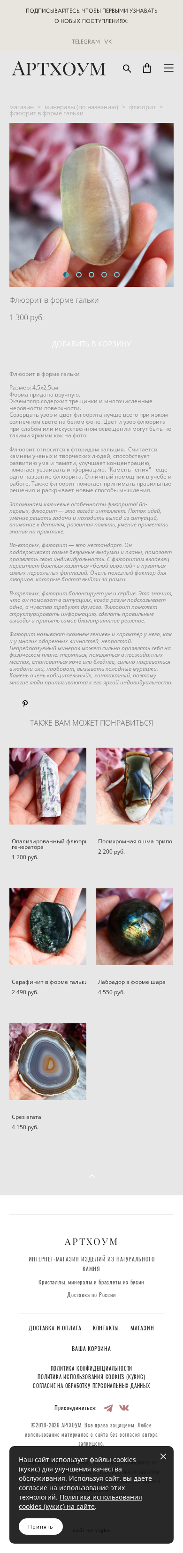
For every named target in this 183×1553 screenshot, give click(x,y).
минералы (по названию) (81, 107)
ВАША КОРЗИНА (91, 1349)
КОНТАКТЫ (107, 1328)
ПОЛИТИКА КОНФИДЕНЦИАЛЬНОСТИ (92, 1369)
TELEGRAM (86, 41)
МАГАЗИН (142, 1328)
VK (108, 41)
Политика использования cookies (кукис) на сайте (80, 1502)
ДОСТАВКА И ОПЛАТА (56, 1328)
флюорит (142, 107)
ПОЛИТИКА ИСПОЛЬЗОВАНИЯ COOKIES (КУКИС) (91, 1377)
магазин (21, 107)
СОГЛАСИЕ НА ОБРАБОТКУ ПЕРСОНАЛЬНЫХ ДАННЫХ (91, 1386)
